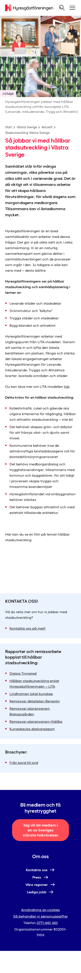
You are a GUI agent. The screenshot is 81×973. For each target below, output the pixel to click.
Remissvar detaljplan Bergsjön (35, 701)
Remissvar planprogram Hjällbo (36, 721)
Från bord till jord (24, 762)
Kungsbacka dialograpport (32, 729)
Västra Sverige (27, 127)
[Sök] (62, 8)
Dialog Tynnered (23, 673)
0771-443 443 (47, 923)
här (67, 386)
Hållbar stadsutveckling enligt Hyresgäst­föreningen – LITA (34, 684)
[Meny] (72, 8)
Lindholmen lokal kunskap (31, 694)
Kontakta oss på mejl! (28, 628)
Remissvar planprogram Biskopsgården (30, 711)
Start (8, 127)
